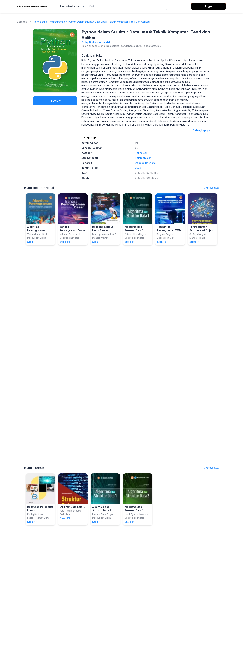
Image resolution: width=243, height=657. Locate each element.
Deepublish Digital (145, 162)
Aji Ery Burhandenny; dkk (96, 42)
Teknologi (39, 21)
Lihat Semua (211, 187)
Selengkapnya (201, 130)
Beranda (22, 21)
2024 (138, 167)
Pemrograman (57, 21)
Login (208, 6)
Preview (55, 100)
